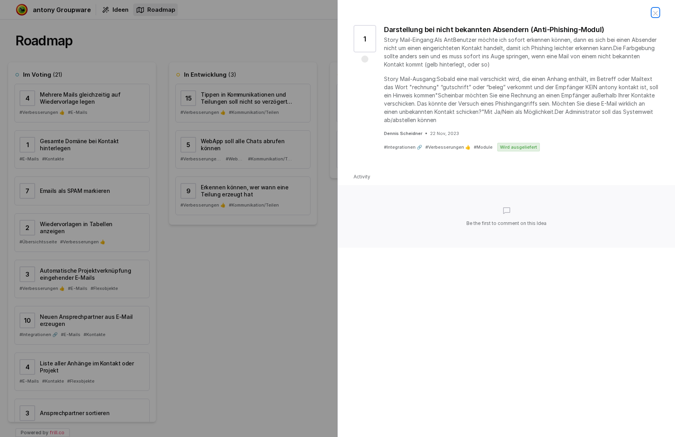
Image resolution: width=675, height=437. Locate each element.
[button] (364, 59)
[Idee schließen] (655, 12)
